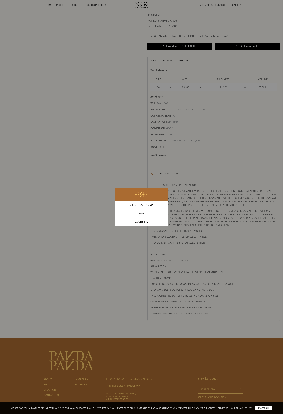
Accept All (263, 408)
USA (141, 213)
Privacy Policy (243, 408)
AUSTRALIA (141, 221)
